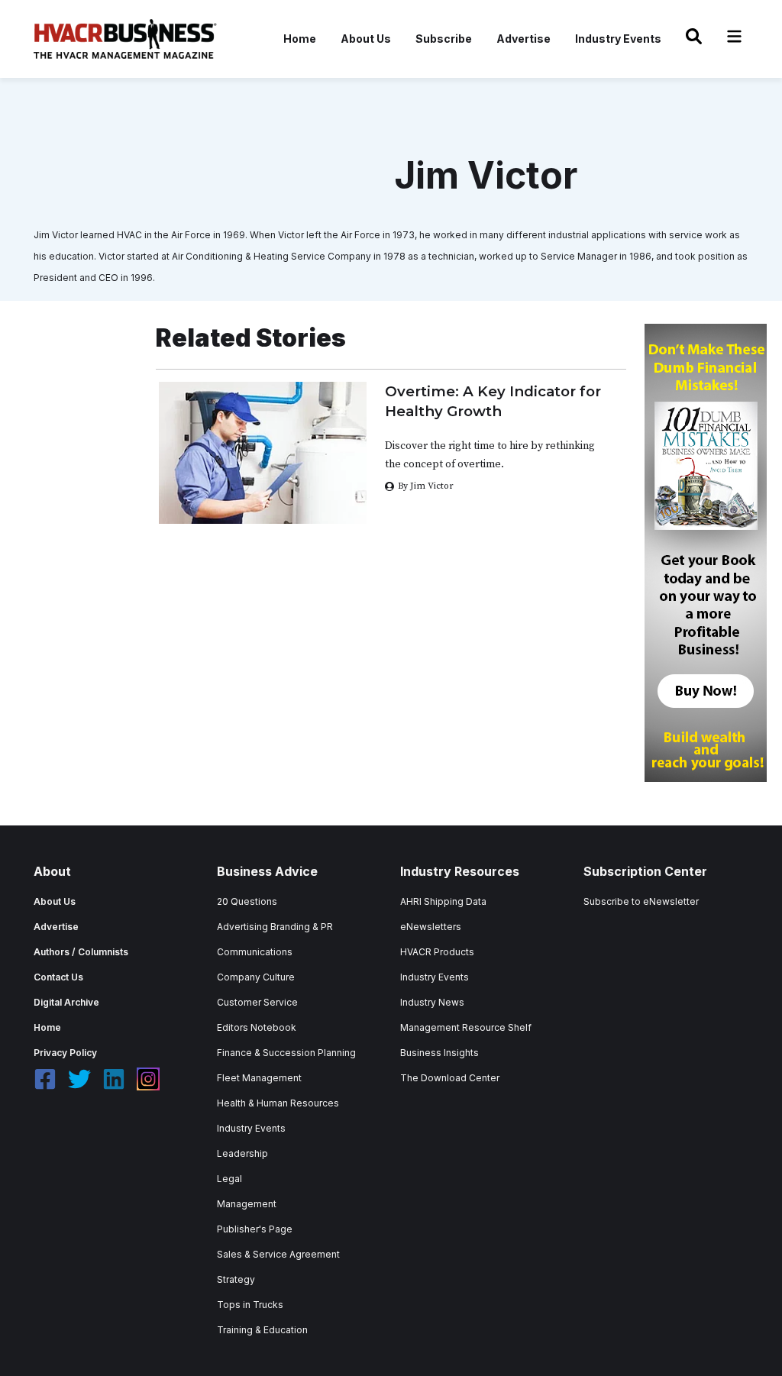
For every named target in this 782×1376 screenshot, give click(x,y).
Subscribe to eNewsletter (641, 901)
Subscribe (443, 38)
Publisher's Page (254, 1229)
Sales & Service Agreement (278, 1254)
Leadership (242, 1153)
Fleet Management (259, 1078)
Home (299, 38)
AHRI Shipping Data (443, 901)
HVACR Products (437, 952)
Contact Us (58, 977)
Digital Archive (66, 1002)
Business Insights (439, 1052)
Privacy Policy (65, 1052)
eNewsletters (430, 926)
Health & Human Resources (278, 1103)
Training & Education (262, 1330)
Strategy (236, 1279)
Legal (229, 1178)
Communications (254, 952)
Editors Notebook (256, 1027)
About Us (366, 38)
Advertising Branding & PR (275, 926)
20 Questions (247, 901)
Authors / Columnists (81, 952)
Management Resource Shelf (466, 1027)
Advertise (523, 38)
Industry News (432, 1002)
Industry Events (618, 38)
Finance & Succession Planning (286, 1052)
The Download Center (449, 1078)
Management (246, 1204)
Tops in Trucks (250, 1304)
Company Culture (256, 977)
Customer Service (257, 1002)
